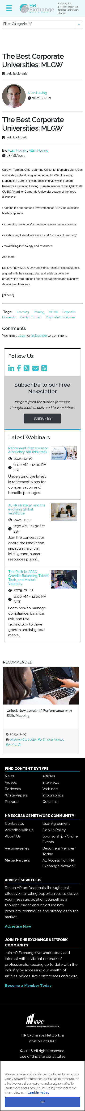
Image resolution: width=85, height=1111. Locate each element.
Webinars (50, 789)
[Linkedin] (12, 369)
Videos (11, 782)
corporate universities (60, 317)
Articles (48, 776)
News (9, 776)
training (39, 312)
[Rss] (45, 369)
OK (42, 1102)
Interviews (50, 782)
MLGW (54, 312)
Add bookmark (16, 73)
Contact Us (14, 823)
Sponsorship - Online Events (60, 839)
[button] (42, 25)
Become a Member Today (58, 851)
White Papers (16, 795)
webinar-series (17, 848)
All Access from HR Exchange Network (58, 863)
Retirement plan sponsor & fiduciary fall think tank (28, 450)
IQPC (51, 1041)
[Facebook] (20, 369)
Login (21, 335)
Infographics (53, 795)
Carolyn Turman (31, 317)
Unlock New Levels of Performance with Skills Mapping (39, 713)
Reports (11, 802)
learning (23, 312)
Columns (49, 802)
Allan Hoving (37, 93)
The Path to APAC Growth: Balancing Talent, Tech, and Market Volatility (28, 577)
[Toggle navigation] (9, 8)
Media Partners (17, 860)
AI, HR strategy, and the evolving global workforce (27, 509)
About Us (13, 836)
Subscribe (39, 335)
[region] (42, 1086)
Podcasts (13, 789)
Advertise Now (18, 926)
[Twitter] (27, 369)
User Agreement (56, 823)
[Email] (36, 369)
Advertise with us (19, 830)
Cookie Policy (54, 830)
